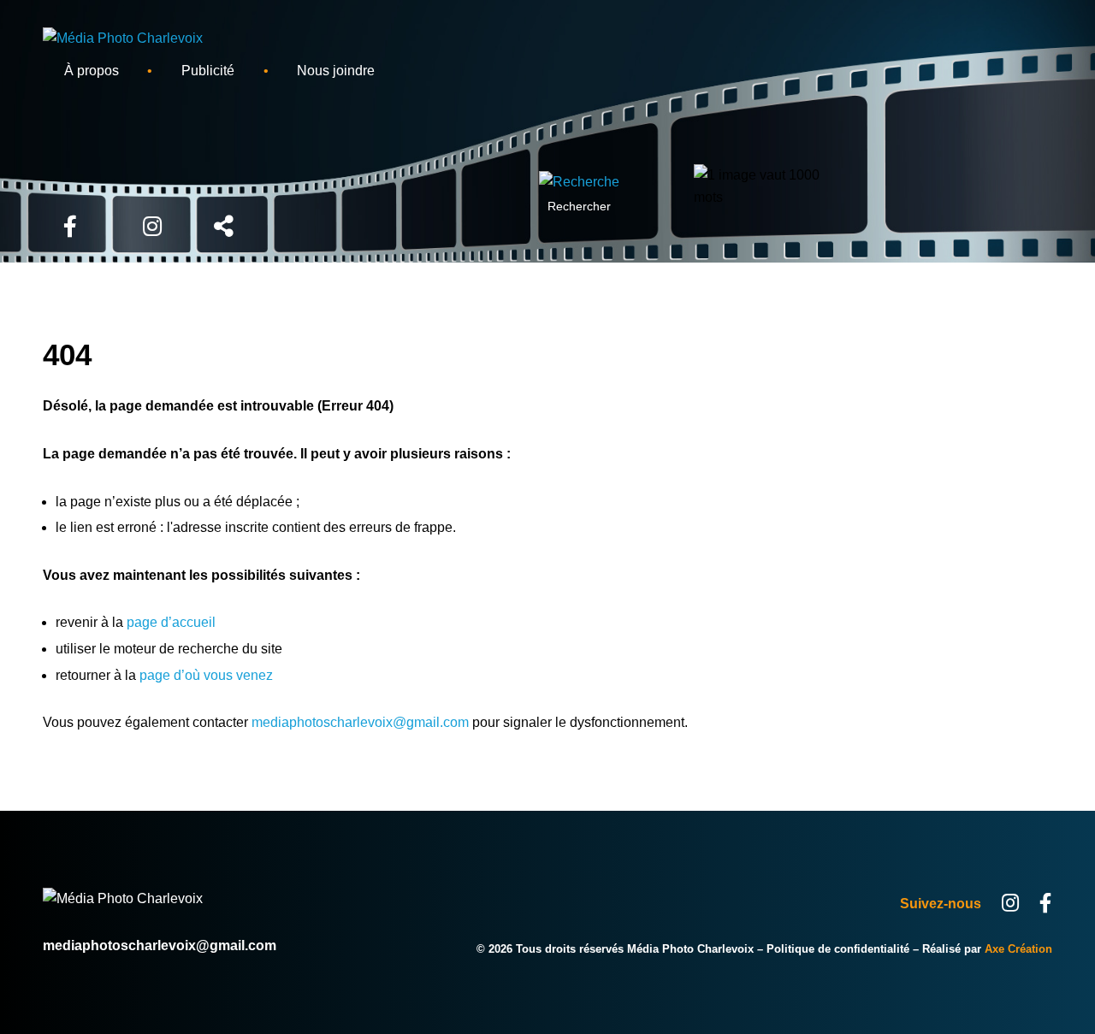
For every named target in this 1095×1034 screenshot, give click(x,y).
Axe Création (1018, 948)
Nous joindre (336, 70)
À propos (91, 70)
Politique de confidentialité (837, 948)
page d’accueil (171, 622)
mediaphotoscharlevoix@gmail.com (360, 722)
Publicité (207, 70)
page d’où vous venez (206, 675)
